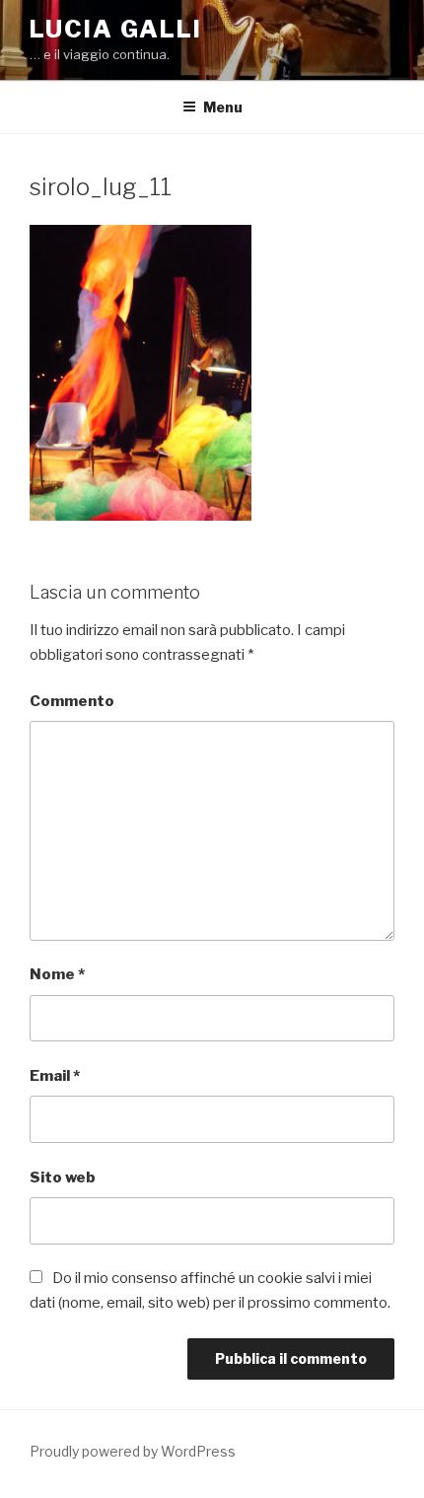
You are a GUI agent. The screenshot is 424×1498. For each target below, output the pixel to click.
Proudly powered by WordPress (133, 1451)
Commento (72, 701)
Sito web (63, 1177)
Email (55, 1076)
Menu (223, 107)
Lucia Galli (116, 29)
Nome (57, 974)
